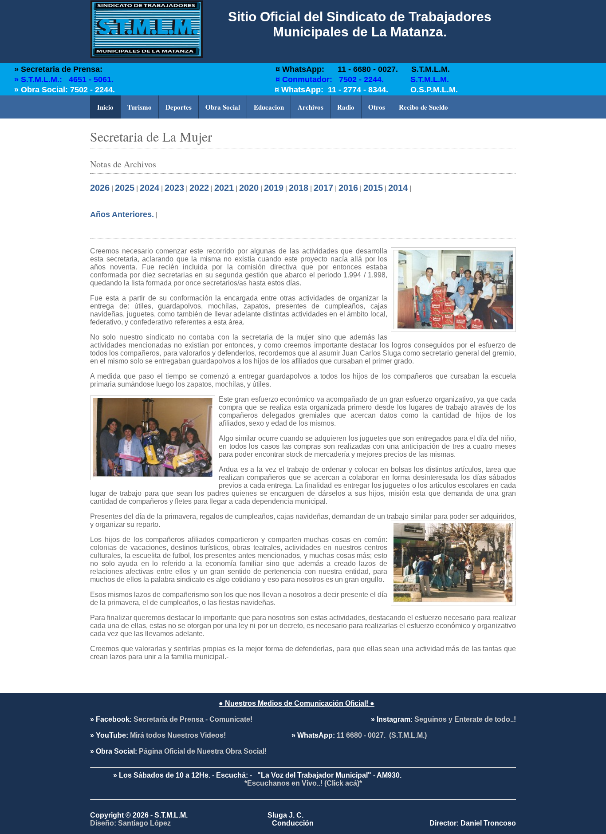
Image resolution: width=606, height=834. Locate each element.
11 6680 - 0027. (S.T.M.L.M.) (381, 735)
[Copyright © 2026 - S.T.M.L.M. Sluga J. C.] (303, 799)
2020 (249, 188)
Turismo (139, 107)
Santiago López (144, 823)
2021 (224, 188)
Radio (345, 107)
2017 (323, 188)
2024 (149, 188)
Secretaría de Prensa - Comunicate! (193, 719)
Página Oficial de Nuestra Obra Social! (202, 751)
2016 (348, 188)
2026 (100, 188)
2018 (298, 188)
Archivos (310, 107)
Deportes (178, 107)
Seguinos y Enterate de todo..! (465, 719)
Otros (376, 107)
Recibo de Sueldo (423, 107)
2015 (373, 188)
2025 (124, 188)
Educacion (269, 107)
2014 (398, 188)
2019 (273, 188)
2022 (199, 188)
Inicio (105, 107)
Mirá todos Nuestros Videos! (177, 735)
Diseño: (104, 823)
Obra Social (222, 107)
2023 (174, 188)
